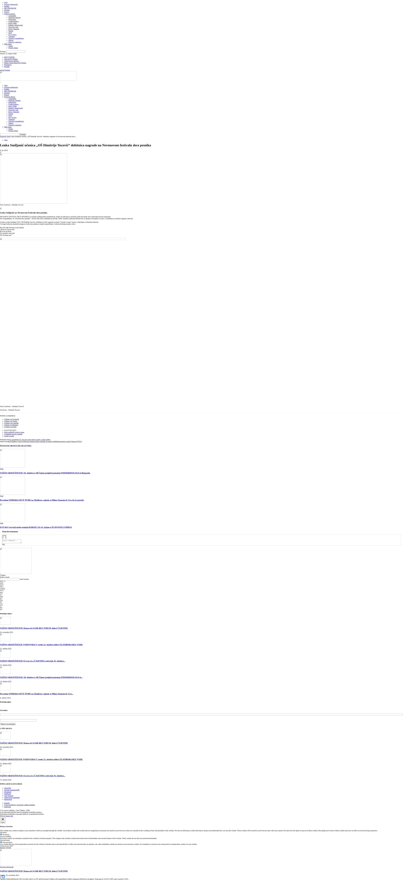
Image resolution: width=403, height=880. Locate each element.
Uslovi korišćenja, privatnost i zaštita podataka (19, 805)
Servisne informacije (11, 4)
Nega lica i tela (13, 27)
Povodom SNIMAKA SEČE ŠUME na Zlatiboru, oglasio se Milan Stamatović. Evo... (36, 694)
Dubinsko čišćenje (14, 18)
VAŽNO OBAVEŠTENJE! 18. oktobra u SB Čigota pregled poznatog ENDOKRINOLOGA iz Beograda (45, 473)
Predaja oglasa (13, 48)
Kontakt (7, 66)
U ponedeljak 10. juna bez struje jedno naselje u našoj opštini (30, 440)
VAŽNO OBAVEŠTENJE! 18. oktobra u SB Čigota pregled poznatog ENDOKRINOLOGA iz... (41, 677)
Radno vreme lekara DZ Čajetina (15, 63)
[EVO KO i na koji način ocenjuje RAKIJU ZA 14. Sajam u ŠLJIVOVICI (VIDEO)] (12, 521)
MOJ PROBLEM (10, 8)
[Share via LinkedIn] (11, 423)
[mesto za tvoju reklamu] (15, 573)
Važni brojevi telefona (11, 61)
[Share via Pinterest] (11, 425)
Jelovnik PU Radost (10, 59)
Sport (10, 33)
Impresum (7, 807)
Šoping (10, 31)
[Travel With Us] (38, 80)
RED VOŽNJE (9, 57)
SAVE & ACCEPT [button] (6, 846)
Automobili (12, 16)
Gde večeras (8, 796)
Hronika (7, 10)
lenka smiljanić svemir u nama (14, 432)
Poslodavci (7, 65)
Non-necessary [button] (5, 840)
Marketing (8, 799)
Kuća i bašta (12, 23)
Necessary (6, 834)
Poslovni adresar (9, 14)
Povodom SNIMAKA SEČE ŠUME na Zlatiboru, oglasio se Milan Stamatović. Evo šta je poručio (42, 500)
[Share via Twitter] (10, 421)
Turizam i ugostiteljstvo (16, 38)
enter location (24, 579)
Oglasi (10, 46)
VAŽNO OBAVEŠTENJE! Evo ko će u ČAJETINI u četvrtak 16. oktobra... (32, 661)
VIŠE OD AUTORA (24, 446)
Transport (11, 36)
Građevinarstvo (13, 21)
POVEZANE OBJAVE (8, 446)
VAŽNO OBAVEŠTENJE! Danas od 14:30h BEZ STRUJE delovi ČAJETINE (34, 628)
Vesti (5, 2)
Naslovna (3, 136)
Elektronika (12, 19)
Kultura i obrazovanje (15, 25)
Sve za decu (12, 35)
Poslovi (6, 12)
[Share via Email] (10, 427)
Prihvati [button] (2, 816)
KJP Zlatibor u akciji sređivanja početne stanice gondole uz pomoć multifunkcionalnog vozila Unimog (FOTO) (45, 441)
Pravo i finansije (13, 29)
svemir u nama (9, 436)
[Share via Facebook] (11, 419)
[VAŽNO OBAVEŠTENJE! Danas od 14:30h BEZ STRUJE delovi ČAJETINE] (5, 624)
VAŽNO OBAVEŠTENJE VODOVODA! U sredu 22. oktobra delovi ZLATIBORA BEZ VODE (41, 645)
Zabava (10, 40)
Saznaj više (9, 816)
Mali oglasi (8, 44)
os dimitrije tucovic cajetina (13, 434)
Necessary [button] (3, 832)
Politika (6, 6)
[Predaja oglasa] (1, 209)
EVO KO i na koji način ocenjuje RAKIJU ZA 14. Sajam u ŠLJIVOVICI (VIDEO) (36, 527)
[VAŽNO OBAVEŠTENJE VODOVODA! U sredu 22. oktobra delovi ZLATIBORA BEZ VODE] (5, 640)
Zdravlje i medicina (14, 42)
